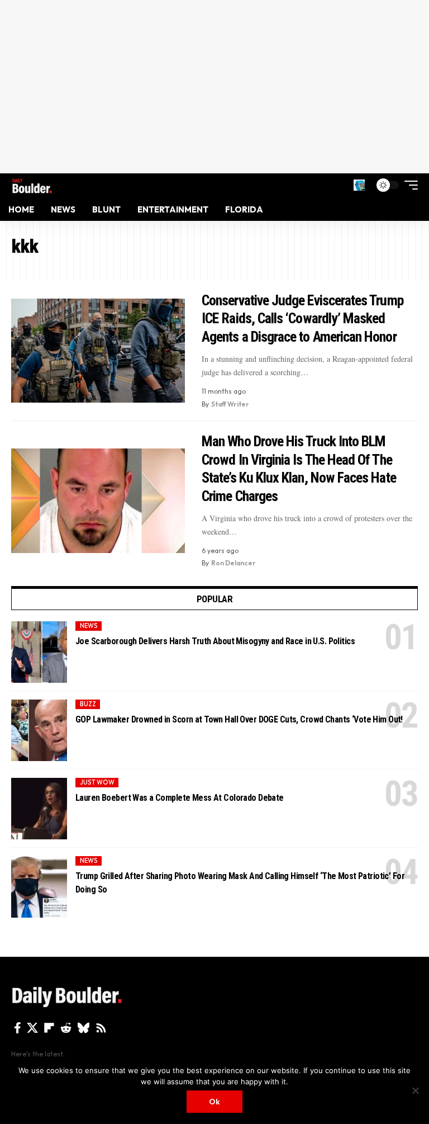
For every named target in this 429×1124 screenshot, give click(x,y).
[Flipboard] (49, 1027)
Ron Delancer (233, 563)
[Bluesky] (83, 1027)
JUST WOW (97, 782)
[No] (415, 1090)
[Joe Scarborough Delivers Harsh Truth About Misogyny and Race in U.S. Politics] (39, 652)
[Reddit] (66, 1027)
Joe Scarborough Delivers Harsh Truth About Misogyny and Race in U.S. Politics (215, 641)
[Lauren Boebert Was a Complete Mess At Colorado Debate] (39, 808)
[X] (32, 1027)
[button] (359, 185)
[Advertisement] (214, 86)
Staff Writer (230, 404)
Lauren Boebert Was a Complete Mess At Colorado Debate (179, 797)
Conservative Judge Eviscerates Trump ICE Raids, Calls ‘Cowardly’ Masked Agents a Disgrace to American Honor (302, 318)
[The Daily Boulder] (32, 184)
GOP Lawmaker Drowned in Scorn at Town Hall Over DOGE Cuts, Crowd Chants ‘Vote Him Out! (239, 719)
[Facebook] (17, 1027)
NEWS (89, 626)
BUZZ (88, 704)
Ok (214, 1102)
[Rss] (101, 1027)
